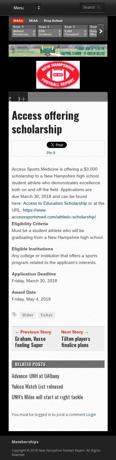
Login (91, 414)
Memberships (25, 441)
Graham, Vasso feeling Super (30, 342)
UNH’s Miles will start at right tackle (47, 397)
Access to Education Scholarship (55, 203)
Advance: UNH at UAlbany (35, 376)
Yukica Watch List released (37, 386)
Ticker (46, 315)
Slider (27, 315)
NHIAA (18, 20)
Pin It (51, 153)
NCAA (33, 20)
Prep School (53, 20)
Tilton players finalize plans (75, 342)
